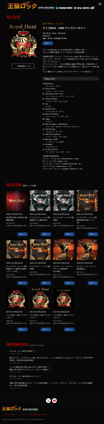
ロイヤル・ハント (53, 23)
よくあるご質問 (7, 414)
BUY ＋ (48, 43)
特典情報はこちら (24, 66)
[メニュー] (100, 4)
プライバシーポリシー (21, 414)
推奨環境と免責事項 (38, 414)
